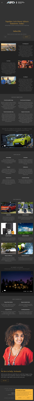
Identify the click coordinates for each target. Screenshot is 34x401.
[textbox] (13, 37)
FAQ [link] (28, 388)
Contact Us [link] (25, 388)
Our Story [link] (6, 388)
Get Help (5, 380)
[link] (16, 2)
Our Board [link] (15, 388)
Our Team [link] (10, 388)
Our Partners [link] (20, 388)
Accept (28, 397)
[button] (2, 2)
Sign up (26, 36)
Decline (19, 397)
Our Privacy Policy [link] (9, 390)
